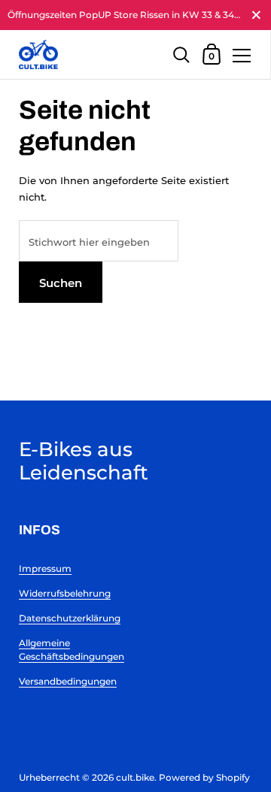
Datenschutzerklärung (69, 618)
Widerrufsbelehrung (65, 593)
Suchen (60, 283)
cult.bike (135, 777)
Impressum (45, 568)
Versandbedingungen (68, 681)
